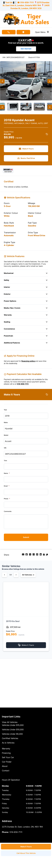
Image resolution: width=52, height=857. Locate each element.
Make (6, 422)
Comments (7, 511)
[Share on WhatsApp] (34, 555)
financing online (28, 361)
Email (6, 486)
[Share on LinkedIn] (41, 555)
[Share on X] (30, 555)
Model (6, 435)
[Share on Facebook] (27, 555)
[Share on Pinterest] (37, 555)
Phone (7, 499)
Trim (5, 460)
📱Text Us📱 (9, 2)
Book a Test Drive (28, 158)
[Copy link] (47, 555)
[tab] (11, 781)
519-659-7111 (27, 2)
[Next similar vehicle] (16, 574)
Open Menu (41, 32)
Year (5, 410)
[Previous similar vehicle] (4, 574)
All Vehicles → (28, 575)
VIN (5, 448)
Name (7, 473)
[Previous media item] (2, 81)
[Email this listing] (23, 555)
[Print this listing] (44, 555)
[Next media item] (49, 81)
